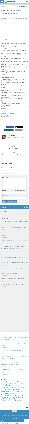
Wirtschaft (18, 401)
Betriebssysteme (18, 382)
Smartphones (18, 397)
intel (2, 42)
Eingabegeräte (5, 384)
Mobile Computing (8, 389)
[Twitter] (24, 207)
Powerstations (11, 393)
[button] (10, 127)
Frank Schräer (16, 13)
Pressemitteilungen (9, 395)
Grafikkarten (13, 385)
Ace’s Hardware (5, 116)
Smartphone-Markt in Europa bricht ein (15, 257)
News (2, 6)
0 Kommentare (23, 6)
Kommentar (6, 177)
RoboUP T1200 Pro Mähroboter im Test (14, 284)
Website (4, 195)
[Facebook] (22, 207)
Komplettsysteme (6, 387)
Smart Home (10, 397)
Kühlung (14, 387)
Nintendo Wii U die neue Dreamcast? (14, 268)
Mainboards (21, 387)
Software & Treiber (7, 399)
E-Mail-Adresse (20, 190)
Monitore (18, 389)
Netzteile (11, 391)
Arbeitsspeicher (9, 382)
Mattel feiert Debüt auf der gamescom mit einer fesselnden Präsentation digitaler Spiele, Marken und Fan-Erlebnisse (13, 371)
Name (4, 190)
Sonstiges (17, 399)
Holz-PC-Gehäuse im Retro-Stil (12, 273)
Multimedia (5, 391)
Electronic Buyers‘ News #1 (7, 113)
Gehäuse (6, 385)
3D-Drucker (3, 382)
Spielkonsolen (5, 401)
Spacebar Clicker (5, 262)
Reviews (3, 397)
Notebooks (4, 393)
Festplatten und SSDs (17, 384)
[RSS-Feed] (27, 207)
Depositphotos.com (22, 415)
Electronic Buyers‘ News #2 (7, 115)
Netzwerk (17, 391)
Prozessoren (22, 395)
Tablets (13, 401)
